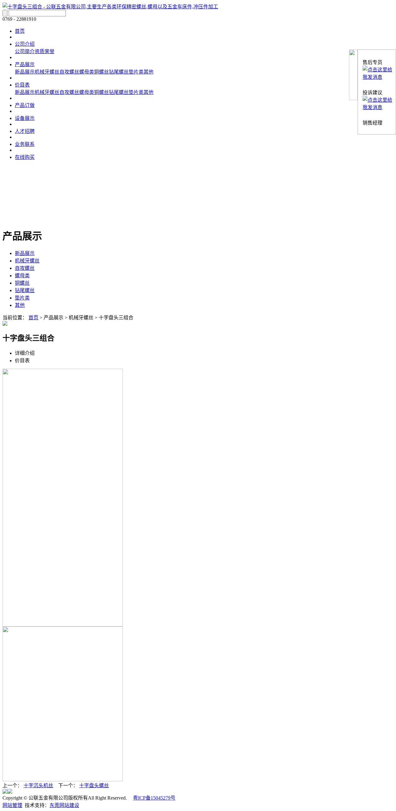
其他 (148, 71)
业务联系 (25, 144)
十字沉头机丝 (38, 785)
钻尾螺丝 (119, 71)
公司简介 (25, 51)
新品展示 (25, 71)
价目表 (22, 84)
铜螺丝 (101, 71)
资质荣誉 (44, 51)
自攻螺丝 (69, 71)
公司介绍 (25, 44)
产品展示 (25, 64)
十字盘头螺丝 (94, 785)
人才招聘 (25, 131)
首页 (20, 31)
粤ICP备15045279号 (154, 797)
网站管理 (12, 805)
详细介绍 (25, 353)
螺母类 (86, 71)
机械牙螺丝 (47, 71)
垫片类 (136, 71)
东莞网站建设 (64, 805)
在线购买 (25, 157)
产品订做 (25, 105)
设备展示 (25, 118)
